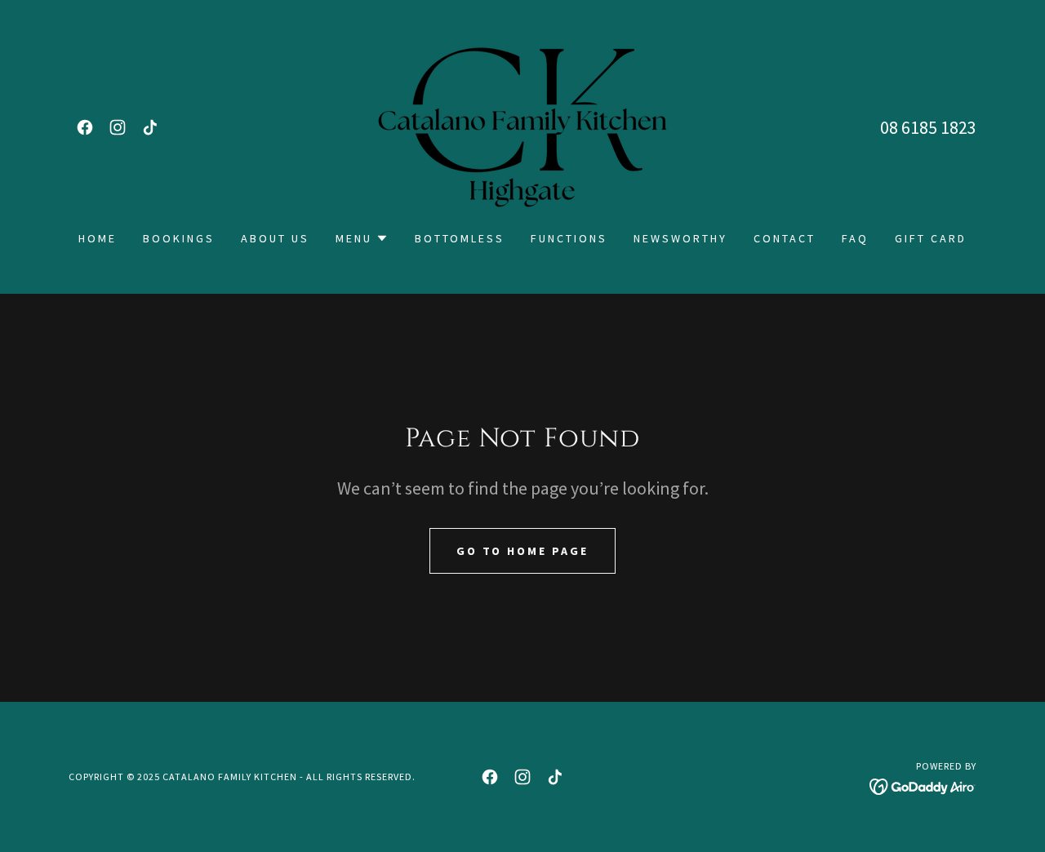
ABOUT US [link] (275, 238)
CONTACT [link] (785, 238)
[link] (85, 127)
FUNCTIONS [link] (569, 238)
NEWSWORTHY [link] (680, 238)
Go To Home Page (522, 551)
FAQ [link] (855, 238)
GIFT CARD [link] (931, 238)
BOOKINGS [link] (179, 238)
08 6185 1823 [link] (928, 127)
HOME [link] (97, 238)
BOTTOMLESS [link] (460, 238)
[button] (362, 238)
